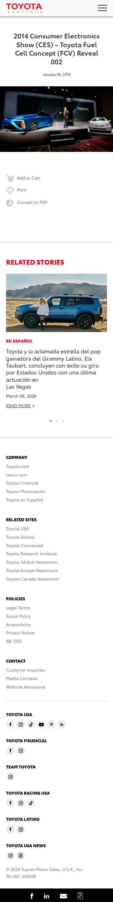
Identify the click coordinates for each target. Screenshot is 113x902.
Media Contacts (22, 678)
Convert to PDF (32, 202)
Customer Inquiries (25, 670)
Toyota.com (17, 466)
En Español (19, 341)
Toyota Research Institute (31, 553)
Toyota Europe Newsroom (32, 570)
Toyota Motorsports (25, 491)
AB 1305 (14, 641)
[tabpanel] (56, 344)
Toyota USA (17, 528)
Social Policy (18, 616)
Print (21, 190)
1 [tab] (50, 419)
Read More (18, 405)
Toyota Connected (24, 545)
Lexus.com (16, 475)
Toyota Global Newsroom (32, 562)
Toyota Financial (22, 483)
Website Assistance (25, 687)
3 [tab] (62, 419)
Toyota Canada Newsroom (32, 579)
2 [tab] (56, 419)
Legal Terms (18, 608)
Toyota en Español (24, 500)
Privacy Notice (20, 633)
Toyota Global (20, 537)
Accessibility (18, 624)
